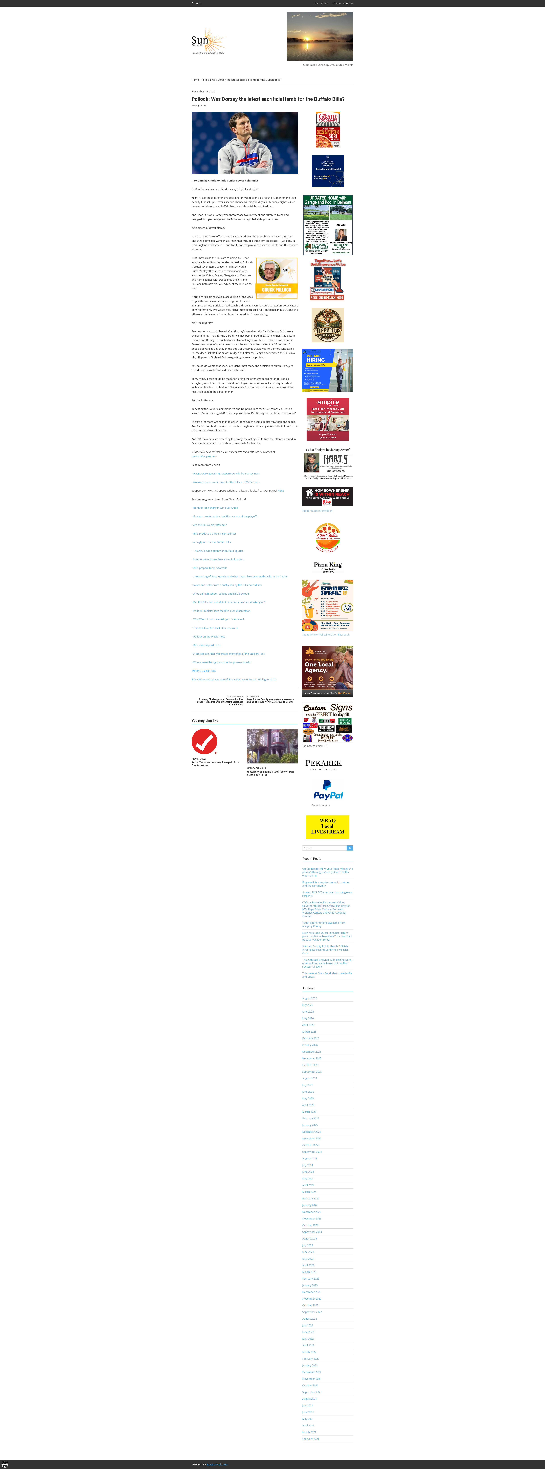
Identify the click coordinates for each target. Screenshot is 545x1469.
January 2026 (310, 1045)
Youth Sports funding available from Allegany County (323, 924)
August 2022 (309, 1318)
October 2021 (310, 1385)
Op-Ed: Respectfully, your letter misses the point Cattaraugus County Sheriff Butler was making (327, 872)
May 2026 (308, 1018)
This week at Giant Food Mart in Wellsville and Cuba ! (327, 975)
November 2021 (311, 1378)
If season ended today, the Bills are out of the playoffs (225, 516)
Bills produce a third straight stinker (214, 533)
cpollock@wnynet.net (203, 456)
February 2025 (310, 1118)
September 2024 (312, 1151)
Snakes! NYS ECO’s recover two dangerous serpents (327, 894)
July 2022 (307, 1325)
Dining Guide (348, 3)
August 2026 (309, 998)
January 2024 (310, 1205)
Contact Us (336, 3)
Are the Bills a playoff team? (210, 525)
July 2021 (307, 1405)
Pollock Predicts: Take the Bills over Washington (221, 611)
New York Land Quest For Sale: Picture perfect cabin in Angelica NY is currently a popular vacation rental (327, 936)
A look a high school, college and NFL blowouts (221, 593)
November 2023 (311, 1218)
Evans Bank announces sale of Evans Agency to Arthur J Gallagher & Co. (234, 679)
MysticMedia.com (217, 1464)
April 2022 (308, 1345)
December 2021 (311, 1372)
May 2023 (308, 1258)
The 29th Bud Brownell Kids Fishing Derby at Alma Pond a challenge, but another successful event (327, 963)
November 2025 (311, 1058)
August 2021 (309, 1398)
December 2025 (311, 1051)
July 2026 (307, 1005)
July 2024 (307, 1165)
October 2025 (310, 1065)
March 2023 (309, 1272)
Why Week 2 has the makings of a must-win (219, 619)
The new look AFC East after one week (215, 628)
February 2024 (310, 1198)
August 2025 (309, 1078)
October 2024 (310, 1145)
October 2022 (310, 1305)
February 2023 (310, 1278)
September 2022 (312, 1312)
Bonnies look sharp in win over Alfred (215, 507)
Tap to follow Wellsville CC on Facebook (325, 634)
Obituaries (325, 3)
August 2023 (309, 1238)
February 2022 (310, 1358)
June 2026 (308, 1011)
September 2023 (312, 1232)
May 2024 (308, 1178)
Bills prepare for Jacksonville (210, 568)
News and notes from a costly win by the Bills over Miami (227, 585)
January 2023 (310, 1285)
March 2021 (309, 1432)
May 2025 (308, 1098)
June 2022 (308, 1332)
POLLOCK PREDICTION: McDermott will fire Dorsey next (226, 473)
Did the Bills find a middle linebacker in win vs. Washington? (229, 602)
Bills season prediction (207, 645)
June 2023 (308, 1252)
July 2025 (307, 1085)
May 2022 (308, 1338)
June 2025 (308, 1091)
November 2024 (311, 1138)
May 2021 (308, 1418)
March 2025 (309, 1111)
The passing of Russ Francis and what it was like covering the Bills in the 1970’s (240, 576)
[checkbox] (5, 1464)
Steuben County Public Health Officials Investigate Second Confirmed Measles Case (325, 950)
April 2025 (308, 1105)
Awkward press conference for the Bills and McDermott (226, 482)
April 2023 (308, 1265)
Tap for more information (317, 510)
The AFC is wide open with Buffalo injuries (218, 550)
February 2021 (310, 1438)
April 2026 (308, 1025)
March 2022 (309, 1352)
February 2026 (310, 1038)
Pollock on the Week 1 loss (209, 636)
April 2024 (308, 1185)
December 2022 (311, 1292)
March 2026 (309, 1031)
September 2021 (312, 1392)
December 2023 (311, 1212)
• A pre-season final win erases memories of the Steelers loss (228, 653)
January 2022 (310, 1365)
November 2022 (311, 1298)
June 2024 (308, 1171)
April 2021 (308, 1425)
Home (316, 3)
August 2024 (309, 1158)
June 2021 (308, 1412)
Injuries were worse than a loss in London (218, 559)
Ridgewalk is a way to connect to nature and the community (326, 883)
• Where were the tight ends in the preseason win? (222, 662)
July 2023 (307, 1245)
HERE (281, 490)
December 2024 (311, 1131)
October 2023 (310, 1225)
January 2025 (310, 1125)
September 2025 (312, 1071)
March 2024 (309, 1191)
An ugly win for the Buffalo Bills (212, 542)
